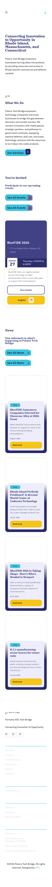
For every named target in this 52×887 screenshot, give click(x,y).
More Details (26, 290)
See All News (15, 353)
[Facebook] (22, 735)
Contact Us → (11, 833)
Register (22, 300)
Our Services (15, 153)
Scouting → (10, 755)
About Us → (10, 807)
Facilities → (10, 773)
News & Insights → (13, 817)
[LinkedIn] (8, 735)
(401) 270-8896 (19, 846)
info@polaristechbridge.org (23, 851)
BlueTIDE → (10, 750)
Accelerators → (12, 764)
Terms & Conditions (36, 875)
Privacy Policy (17, 875)
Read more (17, 445)
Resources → (11, 812)
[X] (15, 735)
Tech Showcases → (14, 759)
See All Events (16, 197)
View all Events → (13, 790)
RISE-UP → (10, 769)
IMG (37, 867)
